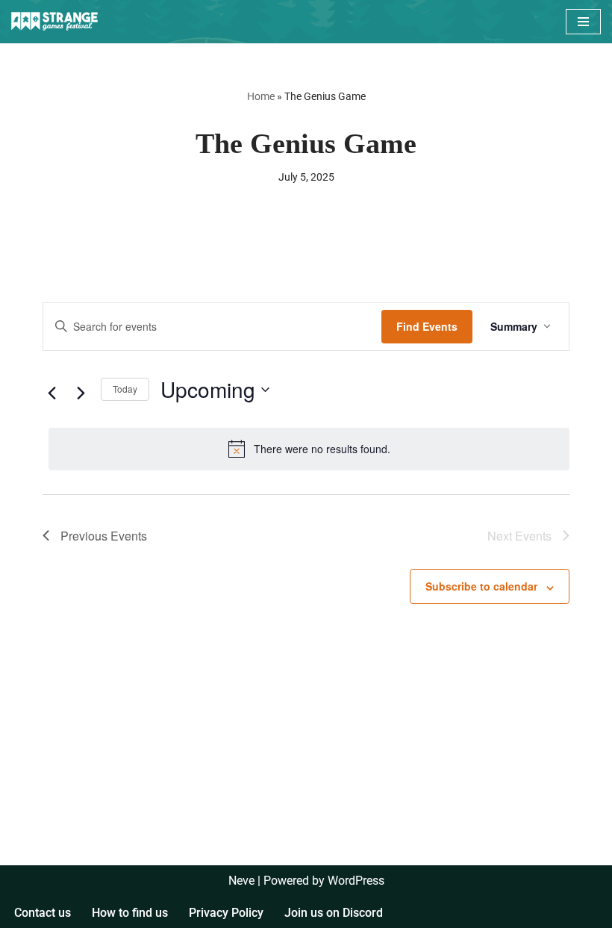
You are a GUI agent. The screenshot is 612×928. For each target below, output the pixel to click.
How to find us (130, 913)
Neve (241, 880)
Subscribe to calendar (481, 586)
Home (261, 96)
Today (125, 388)
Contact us (42, 913)
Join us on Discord (333, 913)
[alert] (309, 449)
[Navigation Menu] (583, 21)
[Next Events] (81, 393)
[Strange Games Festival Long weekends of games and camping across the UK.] (56, 21)
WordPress (356, 880)
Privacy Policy (226, 913)
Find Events (427, 326)
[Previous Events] (51, 393)
